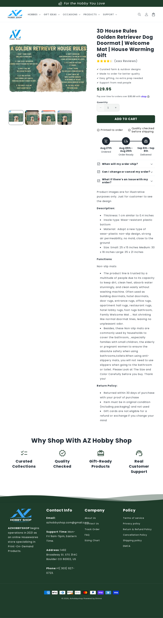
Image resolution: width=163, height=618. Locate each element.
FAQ (87, 534)
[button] (34, 14)
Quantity (102, 102)
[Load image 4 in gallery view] (64, 117)
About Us (90, 518)
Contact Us (92, 523)
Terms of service (133, 518)
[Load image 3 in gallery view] (48, 117)
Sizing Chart (92, 540)
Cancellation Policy (135, 534)
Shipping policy (132, 540)
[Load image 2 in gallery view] (32, 117)
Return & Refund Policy (137, 529)
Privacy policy (131, 523)
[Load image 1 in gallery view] (16, 117)
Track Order (92, 529)
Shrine (98, 598)
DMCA (126, 546)
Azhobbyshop (76, 598)
